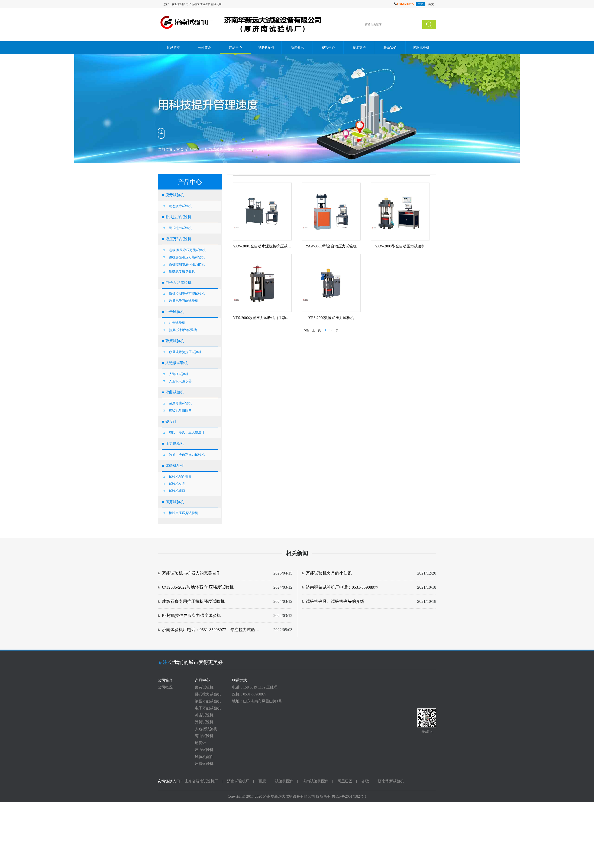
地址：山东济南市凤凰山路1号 (257, 701)
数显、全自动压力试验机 (247, 149)
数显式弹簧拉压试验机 (185, 352)
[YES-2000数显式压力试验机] (331, 283)
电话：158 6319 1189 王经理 (255, 687)
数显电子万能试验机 (183, 301)
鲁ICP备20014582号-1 (349, 796)
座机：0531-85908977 (249, 694)
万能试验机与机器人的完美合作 (191, 573)
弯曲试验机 (204, 736)
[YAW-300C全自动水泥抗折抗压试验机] (262, 211)
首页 (180, 149)
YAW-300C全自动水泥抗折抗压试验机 (264, 246)
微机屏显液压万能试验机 (187, 257)
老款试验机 (421, 47)
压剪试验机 (204, 764)
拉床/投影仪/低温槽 (183, 330)
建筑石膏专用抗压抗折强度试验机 (193, 601)
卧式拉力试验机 (180, 228)
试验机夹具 (177, 484)
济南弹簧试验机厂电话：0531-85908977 (342, 587)
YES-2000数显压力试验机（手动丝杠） (265, 318)
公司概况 (165, 687)
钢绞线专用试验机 (182, 271)
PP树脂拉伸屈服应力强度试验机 (191, 615)
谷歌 (365, 781)
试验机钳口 (177, 491)
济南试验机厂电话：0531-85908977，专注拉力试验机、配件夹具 (212, 629)
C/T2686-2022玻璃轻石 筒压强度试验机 (198, 587)
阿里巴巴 (345, 781)
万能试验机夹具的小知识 (329, 573)
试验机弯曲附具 (180, 410)
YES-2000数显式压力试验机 (331, 318)
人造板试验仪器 (180, 381)
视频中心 (328, 47)
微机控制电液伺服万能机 (187, 264)
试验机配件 (266, 47)
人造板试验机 (178, 374)
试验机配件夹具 (180, 476)
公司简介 (204, 47)
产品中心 (235, 47)
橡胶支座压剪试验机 (183, 513)
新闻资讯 (297, 47)
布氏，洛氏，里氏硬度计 (187, 432)
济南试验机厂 (238, 781)
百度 (262, 781)
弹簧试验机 (204, 722)
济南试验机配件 (316, 781)
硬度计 (200, 743)
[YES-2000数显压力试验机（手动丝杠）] (262, 283)
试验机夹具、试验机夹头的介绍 (335, 601)
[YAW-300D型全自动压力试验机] (331, 211)
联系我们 (390, 47)
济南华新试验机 (391, 781)
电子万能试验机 (208, 708)
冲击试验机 (177, 323)
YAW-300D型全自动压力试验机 (331, 246)
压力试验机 (214, 149)
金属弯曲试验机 (180, 403)
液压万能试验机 (208, 701)
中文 (420, 4)
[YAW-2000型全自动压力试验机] (400, 211)
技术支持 (359, 47)
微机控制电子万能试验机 (187, 293)
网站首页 (173, 47)
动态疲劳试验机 (180, 206)
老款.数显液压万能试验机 (187, 250)
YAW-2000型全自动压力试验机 (400, 246)
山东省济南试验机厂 (201, 781)
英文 (431, 4)
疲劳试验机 (204, 687)
